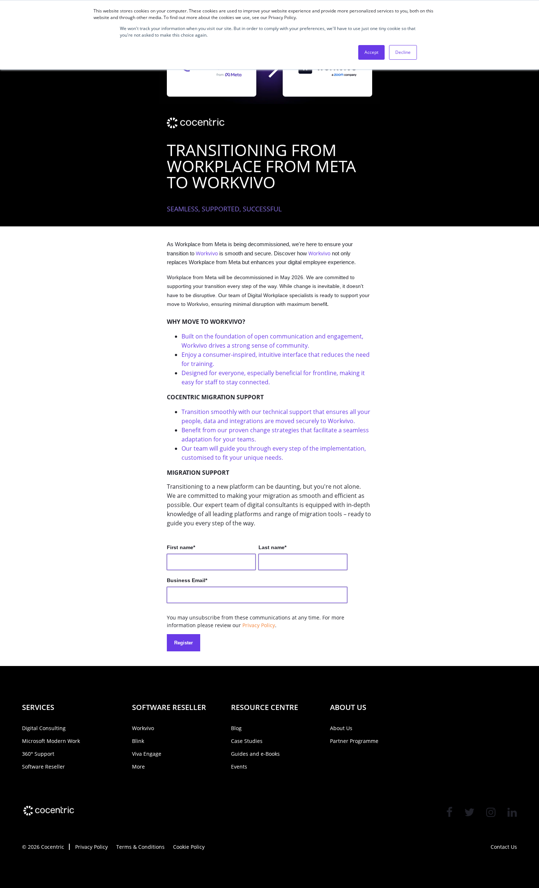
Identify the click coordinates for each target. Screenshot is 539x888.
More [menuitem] (138, 766)
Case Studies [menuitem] (247, 740)
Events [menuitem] (239, 766)
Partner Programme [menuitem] (354, 740)
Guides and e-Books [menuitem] (255, 753)
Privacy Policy (258, 625)
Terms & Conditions (140, 846)
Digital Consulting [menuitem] (44, 728)
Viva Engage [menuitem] (146, 753)
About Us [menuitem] (341, 728)
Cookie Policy (189, 846)
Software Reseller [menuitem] (43, 766)
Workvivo (207, 253)
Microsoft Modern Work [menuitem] (51, 740)
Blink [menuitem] (138, 740)
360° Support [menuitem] (38, 753)
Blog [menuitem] (236, 728)
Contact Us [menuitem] (504, 846)
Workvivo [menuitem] (143, 728)
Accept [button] (371, 52)
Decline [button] (403, 52)
